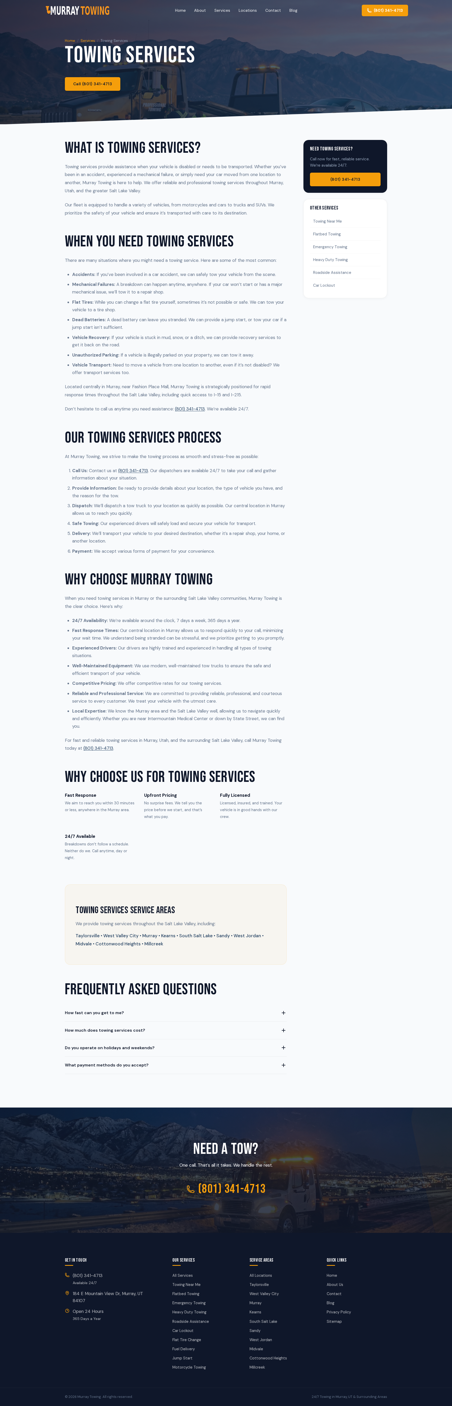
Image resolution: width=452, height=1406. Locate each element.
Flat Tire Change (186, 1339)
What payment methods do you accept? (107, 1065)
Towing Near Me (327, 221)
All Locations (261, 1275)
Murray (256, 1303)
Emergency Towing (330, 247)
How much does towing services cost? (105, 1030)
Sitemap (334, 1321)
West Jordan (261, 1339)
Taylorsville (259, 1284)
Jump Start (182, 1358)
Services (222, 10)
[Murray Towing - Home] (77, 10)
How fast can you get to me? (94, 1012)
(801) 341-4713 (190, 409)
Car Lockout (324, 285)
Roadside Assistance (332, 272)
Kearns (255, 1312)
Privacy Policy (339, 1312)
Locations (248, 10)
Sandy (255, 1330)
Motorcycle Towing (189, 1367)
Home (180, 10)
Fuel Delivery (183, 1349)
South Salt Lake (263, 1321)
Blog (293, 10)
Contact (273, 10)
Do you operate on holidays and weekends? (110, 1048)
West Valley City (264, 1293)
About (200, 10)
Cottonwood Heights (268, 1358)
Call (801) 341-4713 (92, 84)
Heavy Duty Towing (330, 259)
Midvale (256, 1349)
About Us (335, 1284)
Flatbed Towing (327, 234)
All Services (182, 1275)
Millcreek (257, 1367)
